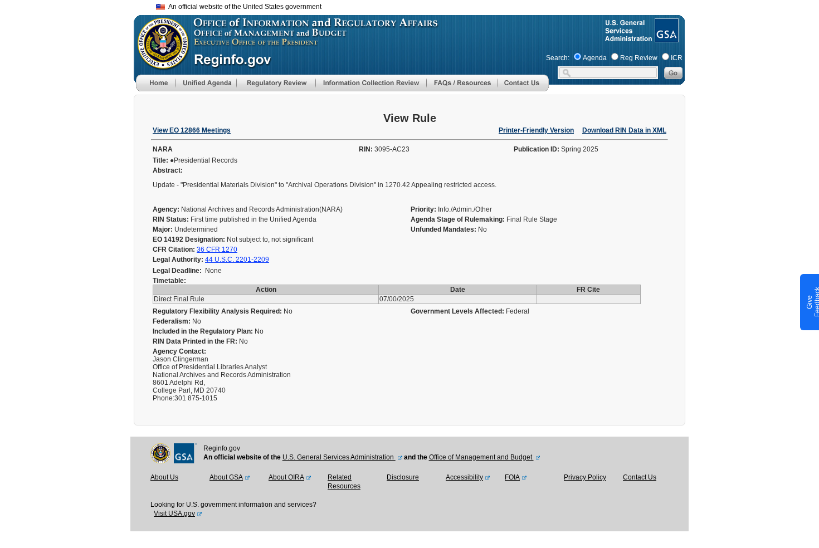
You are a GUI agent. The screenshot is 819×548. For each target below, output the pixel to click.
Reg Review (638, 58)
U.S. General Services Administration (339, 457)
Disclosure (403, 477)
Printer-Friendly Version (536, 130)
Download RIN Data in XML (624, 130)
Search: (557, 58)
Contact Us (639, 477)
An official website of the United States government (243, 7)
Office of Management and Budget (481, 457)
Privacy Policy (585, 477)
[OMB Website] (159, 64)
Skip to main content (416, 5)
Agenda (595, 58)
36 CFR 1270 (217, 249)
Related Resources (344, 481)
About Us (164, 477)
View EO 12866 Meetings (192, 130)
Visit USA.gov (174, 513)
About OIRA (286, 477)
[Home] (155, 89)
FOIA (512, 477)
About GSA (226, 477)
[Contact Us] (523, 89)
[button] (205, 83)
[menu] (205, 83)
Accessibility (464, 477)
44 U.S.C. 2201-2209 (237, 259)
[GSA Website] (665, 38)
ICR (676, 58)
